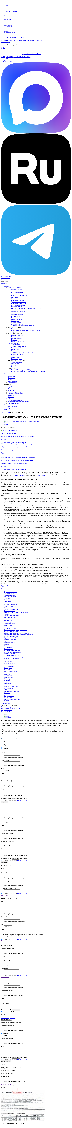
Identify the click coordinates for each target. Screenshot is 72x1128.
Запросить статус (6, 1084)
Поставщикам (10, 40)
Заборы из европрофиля (18, 351)
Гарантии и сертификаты (15, 393)
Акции (6, 409)
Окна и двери (15, 321)
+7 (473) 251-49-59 (6, 61)
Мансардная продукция (18, 305)
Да (1, 48)
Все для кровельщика (17, 292)
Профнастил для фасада (18, 335)
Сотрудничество (9, 696)
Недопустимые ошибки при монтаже (19, 401)
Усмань (34, 54)
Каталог (6, 286)
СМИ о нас (11, 397)
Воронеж (24, 54)
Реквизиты (7, 683)
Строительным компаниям (23, 40)
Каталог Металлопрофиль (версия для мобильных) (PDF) (28, 371)
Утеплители (14, 297)
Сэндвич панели (16, 322)
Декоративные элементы (18, 302)
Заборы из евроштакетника (19, 346)
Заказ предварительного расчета (10, 708)
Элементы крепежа (17, 324)
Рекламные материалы (14, 392)
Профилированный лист (11, 638)
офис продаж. (42, 475)
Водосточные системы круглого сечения (23, 329)
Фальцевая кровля (16, 291)
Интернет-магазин (36, 40)
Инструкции (11, 390)
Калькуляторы (12, 386)
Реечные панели (16, 316)
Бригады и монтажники (15, 400)
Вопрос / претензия (6, 710)
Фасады (10, 310)
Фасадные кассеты (16, 313)
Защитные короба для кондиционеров (22, 325)
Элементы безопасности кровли (13, 664)
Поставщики (11, 378)
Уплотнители (15, 298)
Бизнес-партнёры (13, 382)
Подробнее (7, 424)
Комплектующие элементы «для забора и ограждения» (20, 422)
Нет (4, 48)
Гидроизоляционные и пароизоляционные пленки (26, 308)
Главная (3, 412)
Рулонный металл (16, 306)
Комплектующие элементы (19, 295)
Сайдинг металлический (18, 311)
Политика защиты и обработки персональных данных (17, 739)
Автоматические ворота (18, 355)
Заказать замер (5, 977)
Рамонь (29, 54)
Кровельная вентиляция (18, 303)
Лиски (39, 54)
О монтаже (7, 398)
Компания (7, 674)
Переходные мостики (17, 367)
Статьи (10, 387)
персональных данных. (24, 800)
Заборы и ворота (13, 343)
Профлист (14, 340)
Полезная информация (11, 686)
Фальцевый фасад (16, 319)
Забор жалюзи (15, 344)
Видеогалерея (12, 408)
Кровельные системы (14, 287)
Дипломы (11, 379)
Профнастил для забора (18, 336)
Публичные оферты (7, 707)
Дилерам (3, 40)
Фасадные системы (17, 314)
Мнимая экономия (13, 403)
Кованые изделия (16, 359)
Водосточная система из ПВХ (20, 332)
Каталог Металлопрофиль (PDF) (21, 370)
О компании (8, 374)
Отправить (4, 940)
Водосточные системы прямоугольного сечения (25, 330)
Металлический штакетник (19, 348)
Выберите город (5, 42)
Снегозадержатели (16, 362)
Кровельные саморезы (18, 300)
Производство (12, 376)
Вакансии (11, 395)
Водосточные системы (11, 631)
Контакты (4, 283)
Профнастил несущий (17, 341)
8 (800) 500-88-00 (15, 60)
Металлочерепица (16, 289)
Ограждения (15, 357)
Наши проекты (12, 381)
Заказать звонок (5, 278)
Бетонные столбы (16, 349)
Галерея (6, 405)
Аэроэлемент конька (17, 294)
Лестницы (14, 365)
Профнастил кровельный (18, 338)
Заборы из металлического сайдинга (22, 352)
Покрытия (11, 389)
